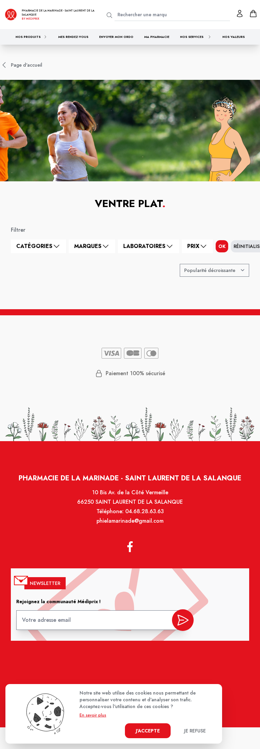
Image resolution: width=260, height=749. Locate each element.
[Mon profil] (240, 13)
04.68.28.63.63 (144, 511)
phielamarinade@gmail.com (130, 521)
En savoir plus (93, 715)
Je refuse (195, 730)
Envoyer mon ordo (116, 37)
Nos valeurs (233, 37)
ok (221, 246)
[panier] (253, 13)
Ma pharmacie (156, 37)
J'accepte (148, 730)
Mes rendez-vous (73, 37)
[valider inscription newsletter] (183, 620)
